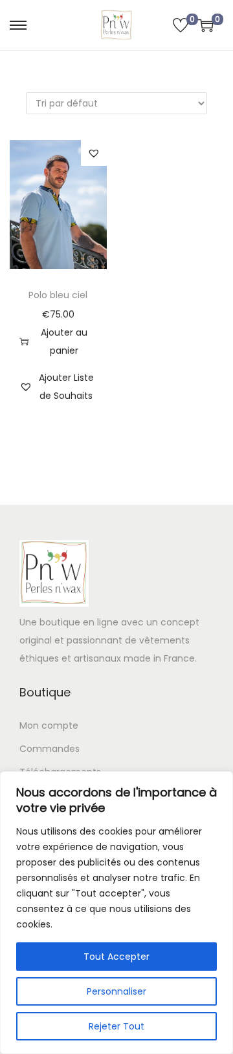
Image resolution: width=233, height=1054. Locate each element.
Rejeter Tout (116, 1026)
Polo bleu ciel (57, 295)
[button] (94, 153)
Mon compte (48, 725)
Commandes (49, 748)
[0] (180, 25)
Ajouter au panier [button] (64, 341)
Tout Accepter (116, 956)
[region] (116, 912)
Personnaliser (116, 991)
